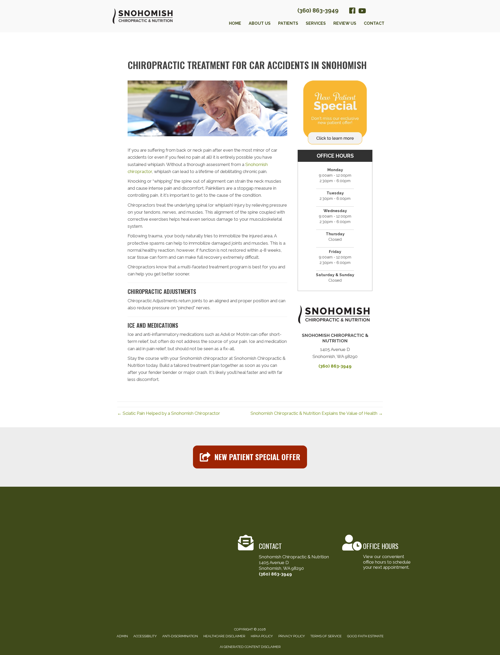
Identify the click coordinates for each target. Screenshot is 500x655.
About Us (260, 23)
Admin (122, 636)
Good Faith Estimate (365, 636)
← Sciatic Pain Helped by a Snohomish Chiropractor (168, 413)
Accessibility (145, 636)
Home (235, 23)
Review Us (344, 23)
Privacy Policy (291, 636)
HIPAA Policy (262, 636)
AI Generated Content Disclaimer (250, 647)
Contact (374, 23)
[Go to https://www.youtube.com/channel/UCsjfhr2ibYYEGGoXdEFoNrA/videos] (361, 11)
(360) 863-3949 (318, 10)
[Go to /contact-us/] (286, 556)
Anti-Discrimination (180, 636)
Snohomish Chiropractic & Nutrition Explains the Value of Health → (317, 413)
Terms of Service (326, 636)
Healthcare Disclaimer (224, 636)
